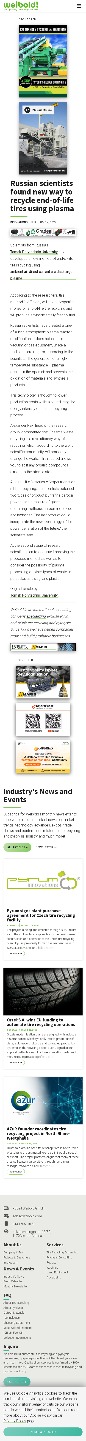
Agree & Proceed (43, 1432)
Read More (15, 953)
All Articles (16, 847)
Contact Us (15, 1382)
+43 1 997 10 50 (23, 1224)
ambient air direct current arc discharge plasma (41, 274)
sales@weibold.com (27, 1216)
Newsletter (44, 847)
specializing (36, 616)
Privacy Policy (14, 1421)
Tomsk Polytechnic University (34, 252)
